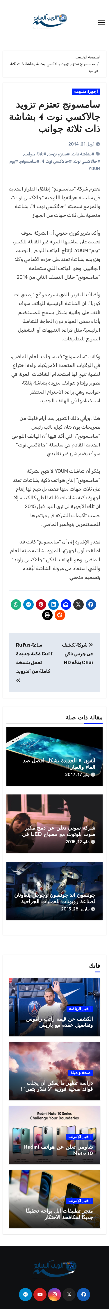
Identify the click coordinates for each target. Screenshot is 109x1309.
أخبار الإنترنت (79, 1136)
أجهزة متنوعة (86, 91)
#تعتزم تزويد (59, 154)
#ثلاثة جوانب (35, 154)
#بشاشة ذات (83, 154)
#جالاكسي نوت (87, 161)
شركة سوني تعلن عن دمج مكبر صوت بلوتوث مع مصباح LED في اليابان (58, 835)
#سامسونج (30, 161)
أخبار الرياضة (80, 1008)
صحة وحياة (81, 1072)
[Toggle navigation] (101, 22)
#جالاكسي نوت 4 (57, 161)
